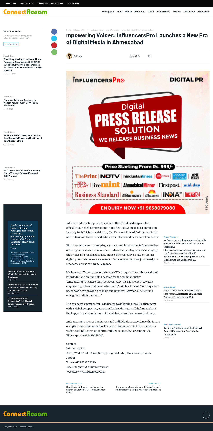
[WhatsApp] (54, 52)
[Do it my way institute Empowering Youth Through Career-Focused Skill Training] (22, 191)
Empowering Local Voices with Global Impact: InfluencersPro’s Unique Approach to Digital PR (138, 388)
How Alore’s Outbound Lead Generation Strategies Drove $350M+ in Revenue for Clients (85, 389)
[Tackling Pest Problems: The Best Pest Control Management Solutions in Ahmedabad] (187, 313)
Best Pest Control (172, 324)
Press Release (8, 56)
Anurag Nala (169, 287)
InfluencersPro (79, 30)
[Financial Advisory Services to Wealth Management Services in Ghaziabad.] (22, 120)
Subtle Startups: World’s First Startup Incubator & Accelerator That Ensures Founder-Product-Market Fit (183, 293)
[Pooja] (69, 56)
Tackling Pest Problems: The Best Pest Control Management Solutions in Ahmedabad (183, 331)
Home (68, 30)
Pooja (13, 248)
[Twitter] (54, 38)
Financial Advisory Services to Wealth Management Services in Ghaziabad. (20, 103)
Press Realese (171, 237)
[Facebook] (54, 32)
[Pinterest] (54, 45)
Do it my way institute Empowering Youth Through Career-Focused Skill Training (21, 173)
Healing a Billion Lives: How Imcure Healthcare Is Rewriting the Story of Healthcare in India (22, 138)
